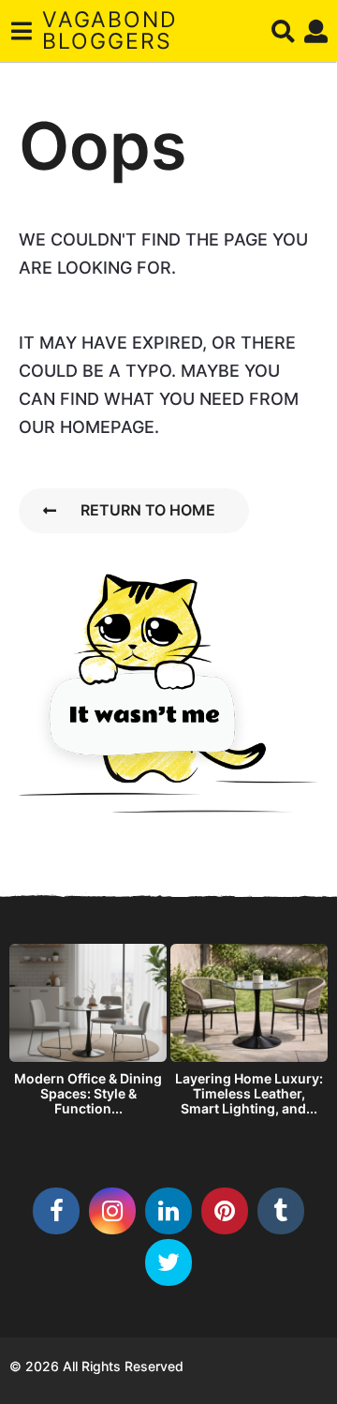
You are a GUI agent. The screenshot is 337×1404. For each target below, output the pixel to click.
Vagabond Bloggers (110, 30)
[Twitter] (168, 1262)
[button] (21, 31)
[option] (87, 1035)
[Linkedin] (168, 1210)
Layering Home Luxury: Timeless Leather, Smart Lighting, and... (249, 1093)
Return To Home (148, 509)
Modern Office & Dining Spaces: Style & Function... (88, 1093)
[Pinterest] (224, 1210)
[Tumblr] (280, 1210)
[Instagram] (112, 1210)
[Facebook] (56, 1210)
